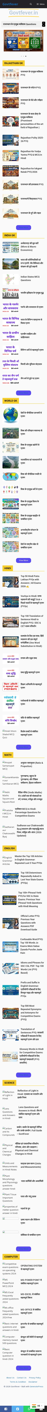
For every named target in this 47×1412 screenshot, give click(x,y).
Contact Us (21, 1377)
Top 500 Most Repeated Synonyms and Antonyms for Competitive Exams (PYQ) (31, 1012)
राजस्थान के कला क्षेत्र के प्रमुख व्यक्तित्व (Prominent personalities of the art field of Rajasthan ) (32, 120)
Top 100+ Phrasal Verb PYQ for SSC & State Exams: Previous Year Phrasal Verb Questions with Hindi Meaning (30, 899)
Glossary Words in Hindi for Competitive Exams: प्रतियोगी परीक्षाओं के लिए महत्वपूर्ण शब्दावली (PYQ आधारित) (31, 1056)
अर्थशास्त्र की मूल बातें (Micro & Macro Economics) (29, 246)
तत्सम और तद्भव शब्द (29, 658)
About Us (10, 1377)
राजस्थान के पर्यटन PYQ (31, 87)
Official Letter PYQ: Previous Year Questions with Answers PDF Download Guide (30, 923)
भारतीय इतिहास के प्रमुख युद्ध (32, 292)
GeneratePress (36, 1386)
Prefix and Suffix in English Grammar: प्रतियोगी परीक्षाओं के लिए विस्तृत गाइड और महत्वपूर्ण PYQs (31, 989)
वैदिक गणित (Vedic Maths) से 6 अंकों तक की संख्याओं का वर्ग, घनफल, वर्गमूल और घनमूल (30, 796)
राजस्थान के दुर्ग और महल (31, 213)
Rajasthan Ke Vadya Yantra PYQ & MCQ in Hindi (31, 154)
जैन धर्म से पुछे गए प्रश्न (30, 378)
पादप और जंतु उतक (28, 1196)
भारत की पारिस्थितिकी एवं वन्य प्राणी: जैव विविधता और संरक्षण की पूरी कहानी (32, 263)
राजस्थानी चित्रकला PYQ (31, 198)
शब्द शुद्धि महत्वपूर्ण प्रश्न (30, 672)
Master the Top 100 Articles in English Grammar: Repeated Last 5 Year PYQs (28, 859)
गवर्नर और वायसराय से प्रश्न (32, 307)
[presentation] (43, 23)
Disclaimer (32, 1381)
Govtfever (10, 4)
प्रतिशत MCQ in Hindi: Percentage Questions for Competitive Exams (28, 812)
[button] (30, 4)
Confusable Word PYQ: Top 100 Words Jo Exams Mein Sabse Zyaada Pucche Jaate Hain (31, 946)
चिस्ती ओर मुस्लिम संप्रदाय (31, 364)
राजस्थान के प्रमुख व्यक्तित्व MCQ (17, 24)
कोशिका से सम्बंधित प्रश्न (31, 1235)
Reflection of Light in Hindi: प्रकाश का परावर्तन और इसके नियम (30, 1094)
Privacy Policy (35, 1377)
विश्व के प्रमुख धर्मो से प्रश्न (31, 489)
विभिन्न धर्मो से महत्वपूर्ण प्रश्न (32, 350)
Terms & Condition (18, 1381)
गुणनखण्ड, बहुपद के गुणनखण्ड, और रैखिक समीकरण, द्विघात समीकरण (31, 779)
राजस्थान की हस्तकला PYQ (32, 184)
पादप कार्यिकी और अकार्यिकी (32, 1181)
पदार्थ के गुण (25, 1208)
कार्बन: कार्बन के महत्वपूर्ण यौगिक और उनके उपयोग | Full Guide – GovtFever (29, 1130)
